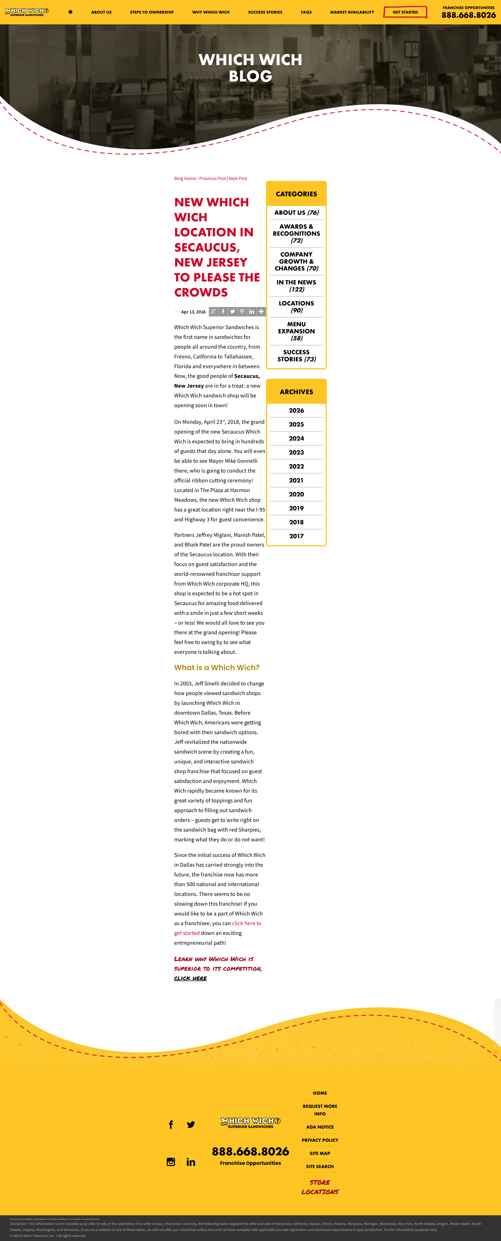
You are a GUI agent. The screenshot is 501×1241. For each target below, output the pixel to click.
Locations (296, 306)
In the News (296, 285)
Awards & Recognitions (296, 233)
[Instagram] (171, 1162)
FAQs (306, 12)
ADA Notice (320, 1127)
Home (320, 1093)
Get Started (405, 12)
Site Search (320, 1166)
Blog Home (185, 178)
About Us (101, 12)
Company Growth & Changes (296, 261)
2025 (296, 424)
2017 (296, 536)
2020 (296, 494)
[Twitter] (191, 1125)
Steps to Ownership (152, 12)
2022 (296, 466)
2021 (296, 480)
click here (190, 977)
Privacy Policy (320, 1140)
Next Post (238, 178)
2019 (296, 508)
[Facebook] (171, 1125)
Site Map (320, 1153)
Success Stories (265, 12)
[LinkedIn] (191, 1162)
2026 (296, 410)
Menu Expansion (296, 331)
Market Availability (352, 12)
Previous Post (212, 178)
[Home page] (70, 12)
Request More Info (320, 1110)
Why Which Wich (211, 12)
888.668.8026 (469, 15)
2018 (296, 522)
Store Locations (320, 1187)
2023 (296, 452)
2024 (296, 438)
